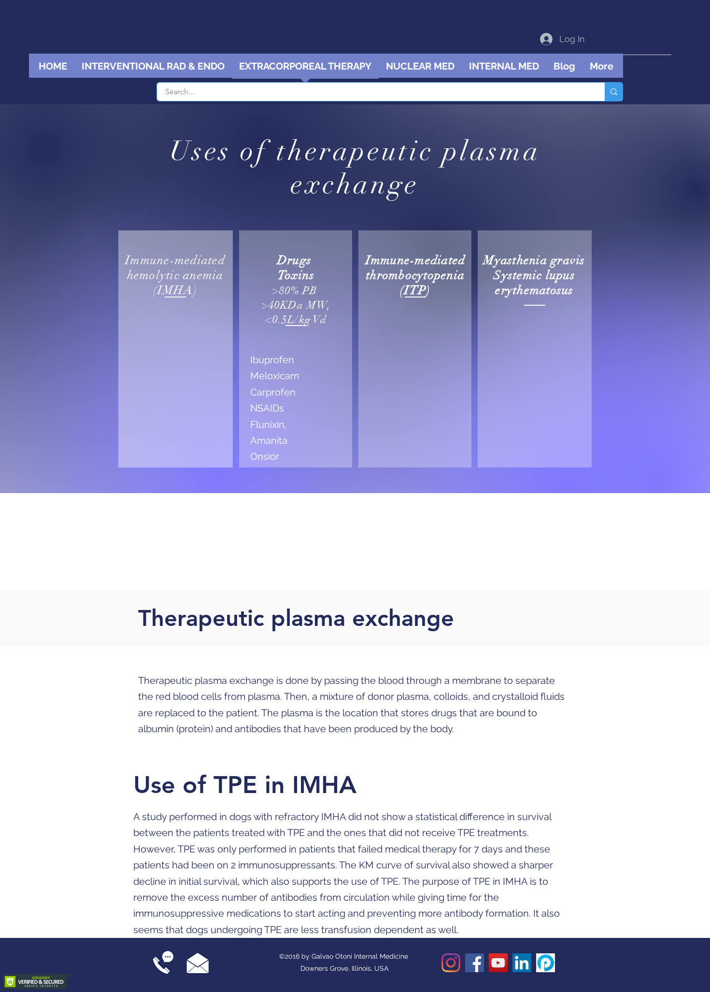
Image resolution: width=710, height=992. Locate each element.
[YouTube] (498, 962)
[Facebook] (474, 962)
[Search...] (614, 92)
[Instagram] (450, 962)
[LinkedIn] (521, 962)
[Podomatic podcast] (545, 962)
